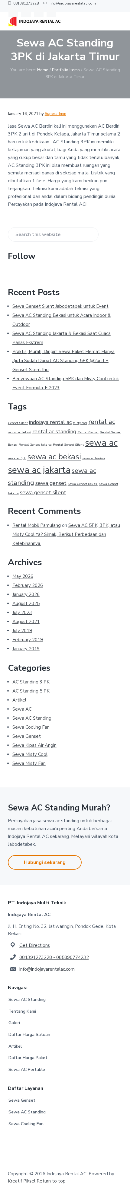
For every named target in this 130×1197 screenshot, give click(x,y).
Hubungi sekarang (45, 862)
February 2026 (27, 585)
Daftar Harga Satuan (29, 1034)
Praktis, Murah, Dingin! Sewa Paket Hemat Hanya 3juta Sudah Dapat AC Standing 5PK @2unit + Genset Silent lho (63, 361)
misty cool (80, 423)
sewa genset (51, 483)
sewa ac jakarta (39, 470)
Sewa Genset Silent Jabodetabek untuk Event (60, 306)
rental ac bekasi (19, 432)
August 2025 (26, 603)
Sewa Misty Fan (29, 763)
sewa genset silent (43, 492)
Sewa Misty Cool (29, 754)
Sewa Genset (26, 736)
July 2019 (22, 631)
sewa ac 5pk (17, 458)
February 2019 (27, 640)
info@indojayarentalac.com (47, 969)
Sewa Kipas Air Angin (34, 745)
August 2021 (26, 622)
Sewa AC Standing (31, 718)
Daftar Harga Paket (27, 1058)
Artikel (19, 700)
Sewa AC (22, 709)
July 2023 (22, 613)
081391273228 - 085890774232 (54, 957)
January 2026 (26, 594)
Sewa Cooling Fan (31, 727)
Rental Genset (88, 432)
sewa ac (101, 443)
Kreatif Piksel (21, 1181)
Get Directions (34, 945)
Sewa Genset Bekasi (83, 484)
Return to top (51, 1181)
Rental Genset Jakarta (35, 444)
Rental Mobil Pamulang (36, 525)
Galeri (14, 1023)
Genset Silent (18, 423)
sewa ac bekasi (54, 456)
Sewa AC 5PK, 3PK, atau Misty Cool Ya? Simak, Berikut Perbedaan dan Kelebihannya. (66, 534)
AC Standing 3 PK (31, 682)
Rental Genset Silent (68, 444)
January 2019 (26, 649)
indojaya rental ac (50, 422)
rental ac (101, 421)
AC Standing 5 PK (31, 691)
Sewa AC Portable (26, 1069)
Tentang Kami (22, 1011)
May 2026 (22, 576)
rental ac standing (54, 431)
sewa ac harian (93, 458)
